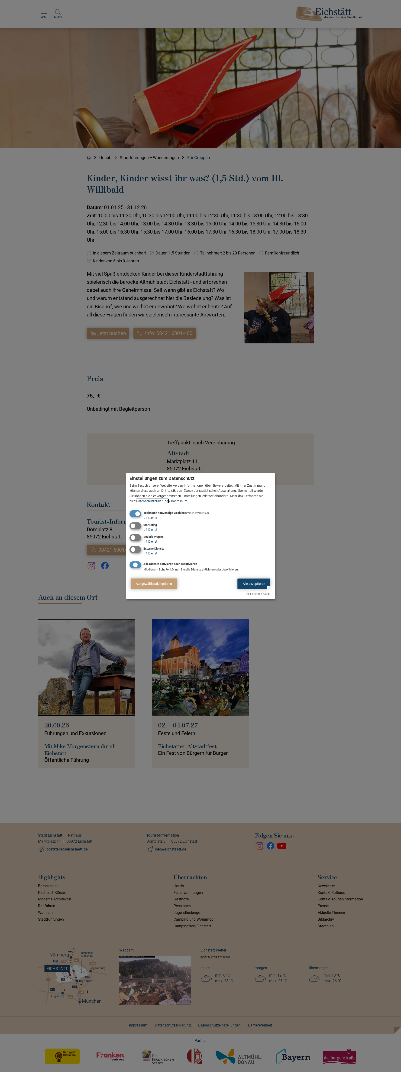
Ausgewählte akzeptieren (154, 584)
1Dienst (150, 518)
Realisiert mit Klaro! (258, 593)
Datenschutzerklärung (152, 501)
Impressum (179, 501)
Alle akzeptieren (254, 584)
